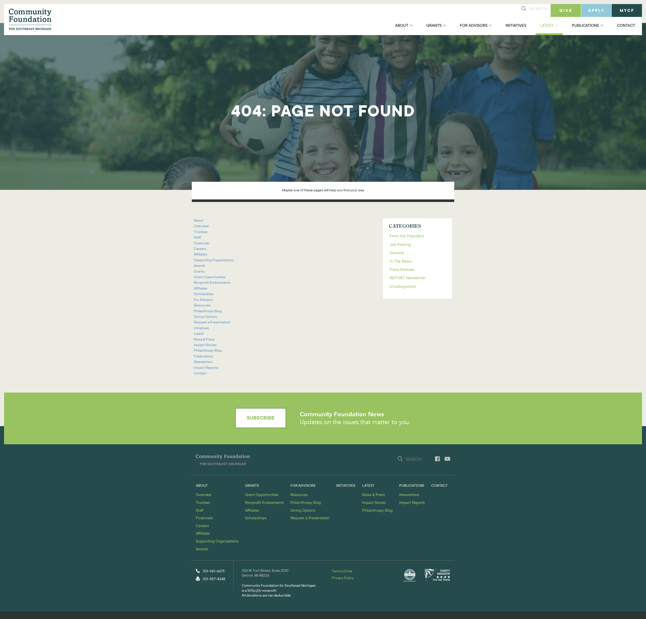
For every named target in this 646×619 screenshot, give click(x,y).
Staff (197, 238)
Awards (199, 266)
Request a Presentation (212, 323)
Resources (202, 306)
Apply (596, 11)
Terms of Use (342, 572)
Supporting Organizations (213, 261)
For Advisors (474, 25)
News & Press (204, 340)
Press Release (402, 270)
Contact (626, 25)
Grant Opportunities (209, 277)
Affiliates (200, 255)
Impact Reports (206, 368)
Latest (547, 25)
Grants (434, 25)
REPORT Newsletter (408, 278)
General (397, 253)
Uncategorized (403, 287)
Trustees (200, 232)
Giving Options (205, 317)
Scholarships (203, 294)
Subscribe (260, 418)
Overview (201, 226)
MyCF (627, 11)
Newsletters (203, 362)
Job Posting (400, 245)
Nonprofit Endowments (212, 283)
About (401, 25)
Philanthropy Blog (208, 312)
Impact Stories (205, 345)
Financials (201, 244)
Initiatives (515, 25)
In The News (401, 261)
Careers (200, 249)
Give (565, 11)
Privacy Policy (343, 578)
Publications (585, 25)
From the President (407, 236)
